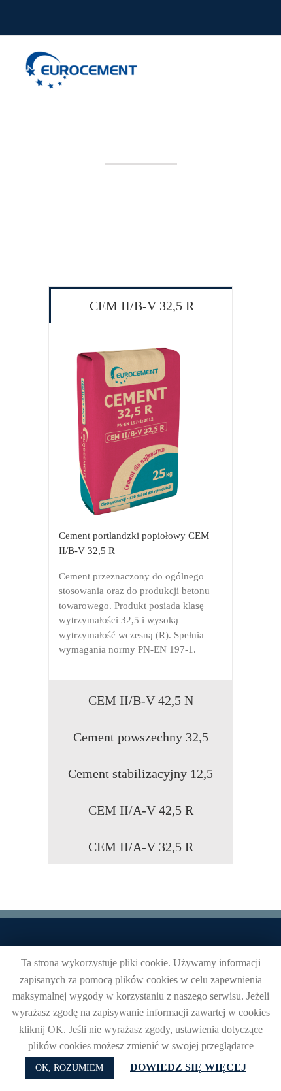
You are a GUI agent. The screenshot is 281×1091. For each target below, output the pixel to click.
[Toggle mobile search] (232, 56)
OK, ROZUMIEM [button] (69, 1068)
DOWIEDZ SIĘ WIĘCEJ (188, 1067)
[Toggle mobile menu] (256, 56)
